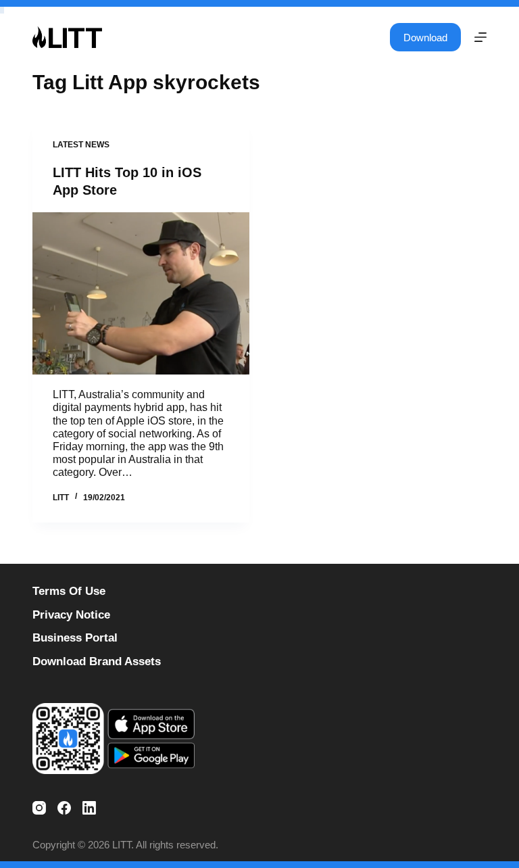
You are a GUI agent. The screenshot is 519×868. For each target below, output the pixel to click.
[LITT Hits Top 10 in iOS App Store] (140, 293)
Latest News (81, 144)
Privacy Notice (71, 614)
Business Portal (75, 637)
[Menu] (480, 37)
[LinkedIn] (89, 808)
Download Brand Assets (96, 661)
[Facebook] (64, 808)
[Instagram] (39, 808)
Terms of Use (68, 591)
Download (425, 37)
